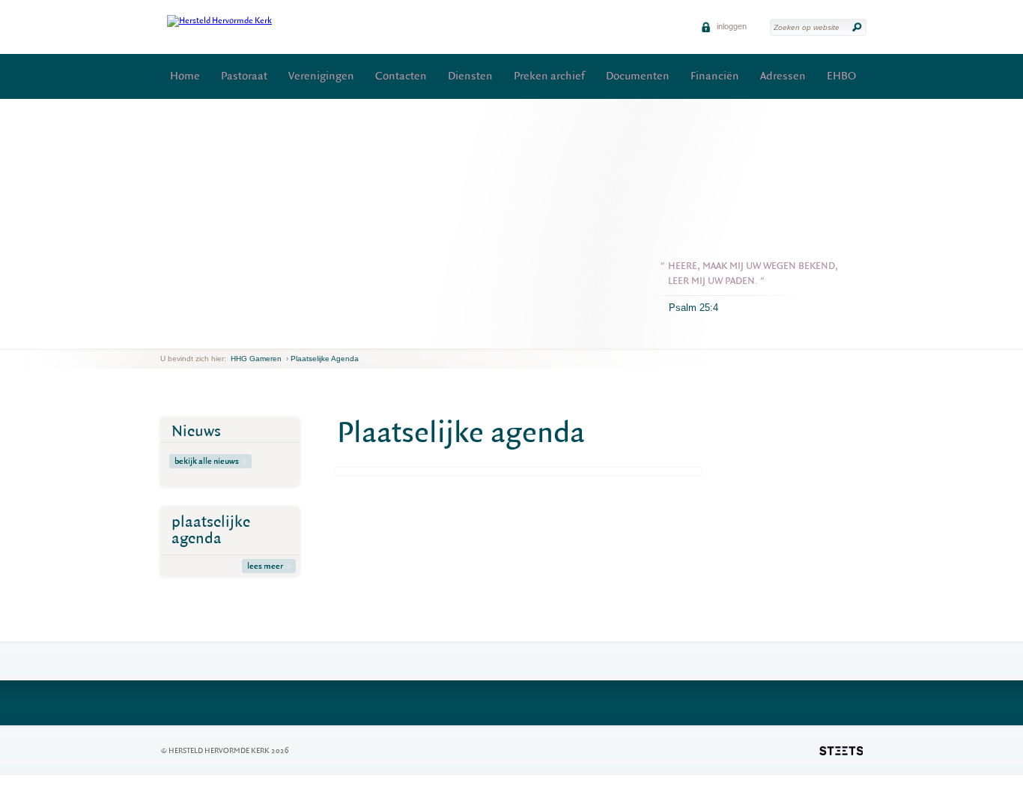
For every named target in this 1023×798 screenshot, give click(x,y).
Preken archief (549, 76)
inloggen (730, 26)
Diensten (470, 76)
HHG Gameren (256, 358)
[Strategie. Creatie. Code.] (841, 750)
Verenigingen (321, 76)
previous (164, 336)
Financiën (714, 76)
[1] (173, 336)
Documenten (638, 76)
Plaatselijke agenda (325, 358)
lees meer (265, 566)
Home (185, 76)
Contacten (401, 76)
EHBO (841, 76)
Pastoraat (244, 76)
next (182, 336)
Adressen (783, 76)
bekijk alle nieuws (206, 461)
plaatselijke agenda (210, 530)
